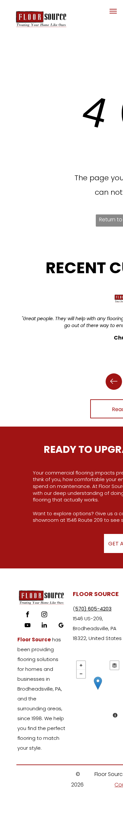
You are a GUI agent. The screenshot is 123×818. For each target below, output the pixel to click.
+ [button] (81, 665)
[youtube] (27, 626)
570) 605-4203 (93, 608)
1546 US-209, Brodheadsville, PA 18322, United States (97, 628)
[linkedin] (44, 626)
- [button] (81, 674)
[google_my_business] (61, 626)
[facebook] (27, 615)
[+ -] (98, 690)
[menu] (113, 11)
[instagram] (44, 615)
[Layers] (114, 665)
